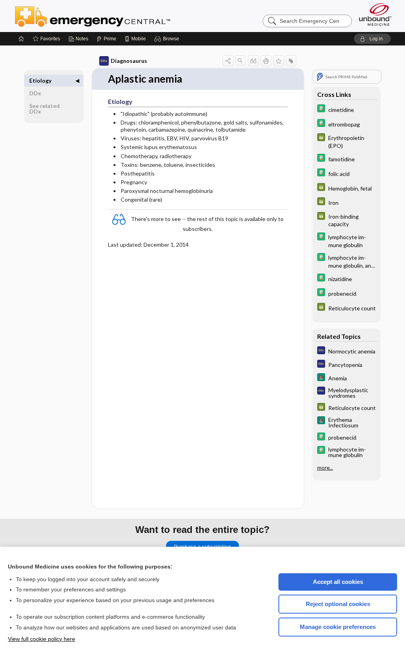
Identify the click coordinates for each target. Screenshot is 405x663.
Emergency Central (113, 16)
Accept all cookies (338, 581)
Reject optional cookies (338, 604)
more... (325, 468)
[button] (168, 38)
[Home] (21, 38)
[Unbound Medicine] (375, 14)
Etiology (40, 80)
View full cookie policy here (41, 639)
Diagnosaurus (129, 60)
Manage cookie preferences (338, 626)
